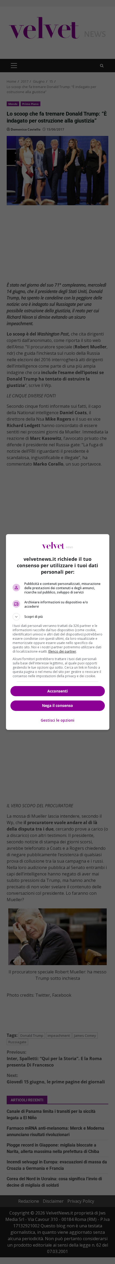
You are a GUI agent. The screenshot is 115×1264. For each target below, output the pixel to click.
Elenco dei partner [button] (62, 651)
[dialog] (57, 632)
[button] (58, 616)
